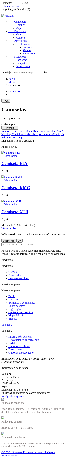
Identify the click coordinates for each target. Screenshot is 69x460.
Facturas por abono (19, 346)
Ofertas (12, 271)
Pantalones (17, 31)
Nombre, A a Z (54, 131)
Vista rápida (9, 155)
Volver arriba (10, 228)
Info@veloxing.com (12, 396)
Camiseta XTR (14, 211)
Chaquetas (17, 21)
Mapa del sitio (16, 315)
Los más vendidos (18, 278)
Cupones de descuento (21, 352)
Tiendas (12, 318)
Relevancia (10, 127)
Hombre (20, 24)
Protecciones (23, 66)
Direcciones (15, 349)
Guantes (23, 43)
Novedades (14, 275)
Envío (11, 296)
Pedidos (12, 343)
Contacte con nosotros (20, 312)
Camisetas (21, 59)
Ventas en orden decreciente (17, 131)
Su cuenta (6, 324)
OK (6, 100)
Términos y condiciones (21, 302)
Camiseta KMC (15, 187)
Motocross (17, 56)
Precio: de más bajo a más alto (36, 134)
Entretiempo (29, 53)
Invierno (27, 47)
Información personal (20, 336)
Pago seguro (15, 309)
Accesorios (17, 40)
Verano (27, 50)
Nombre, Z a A (10, 134)
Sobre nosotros (16, 305)
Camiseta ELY (14, 163)
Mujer (19, 28)
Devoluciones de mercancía (23, 339)
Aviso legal (14, 299)
